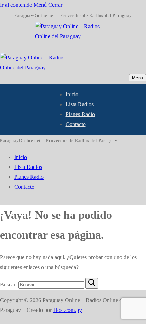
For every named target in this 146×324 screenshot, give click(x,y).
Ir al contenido (16, 5)
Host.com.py (67, 310)
